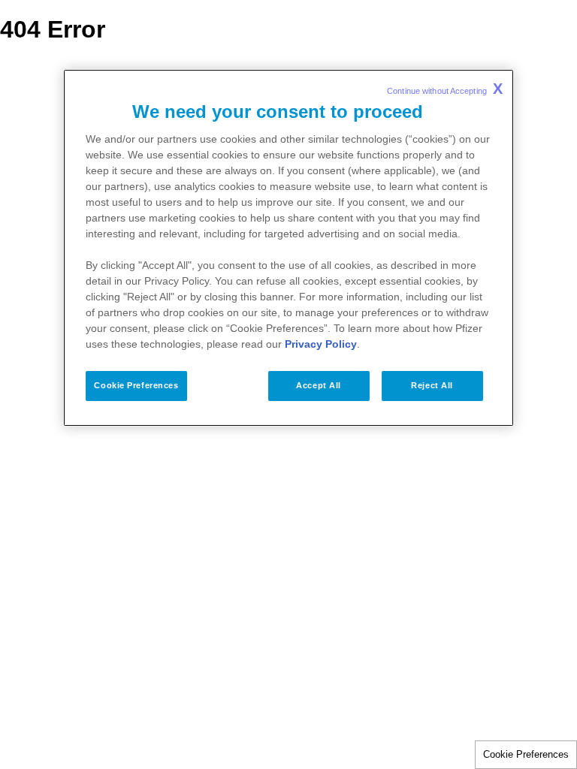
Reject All (432, 385)
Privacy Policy (321, 344)
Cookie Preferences (526, 754)
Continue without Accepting (445, 88)
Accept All (318, 385)
